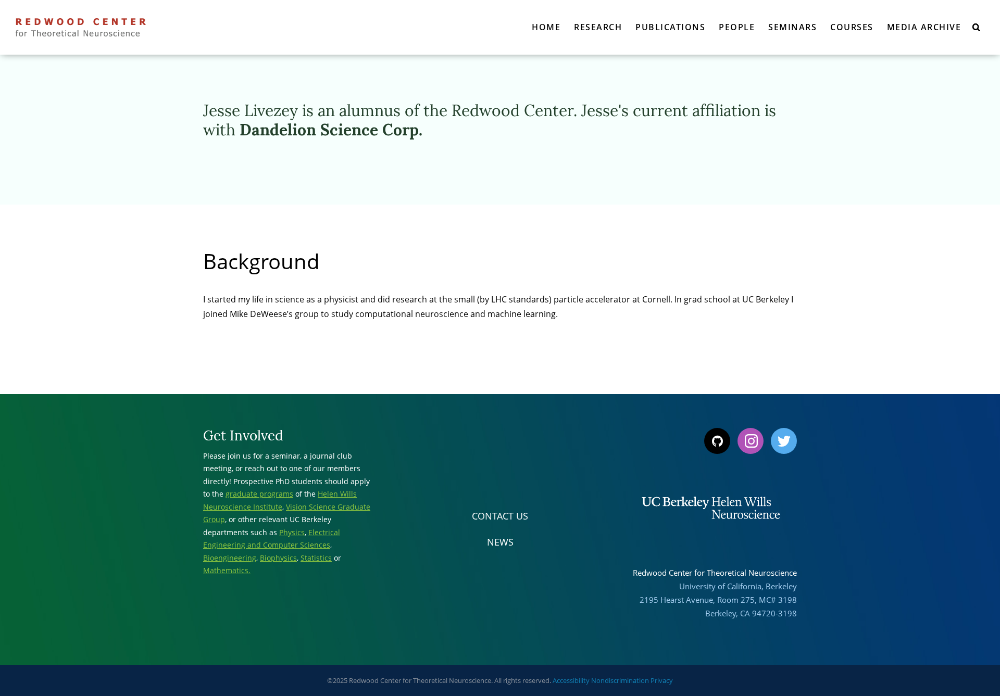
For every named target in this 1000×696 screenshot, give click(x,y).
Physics (292, 532)
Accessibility (571, 680)
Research (598, 27)
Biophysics (278, 558)
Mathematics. (227, 570)
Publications (670, 27)
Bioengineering (229, 558)
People (737, 27)
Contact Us (500, 516)
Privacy (662, 680)
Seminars (792, 27)
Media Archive (924, 27)
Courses (851, 27)
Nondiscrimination (620, 680)
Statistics (316, 558)
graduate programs (259, 494)
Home (546, 27)
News (500, 542)
